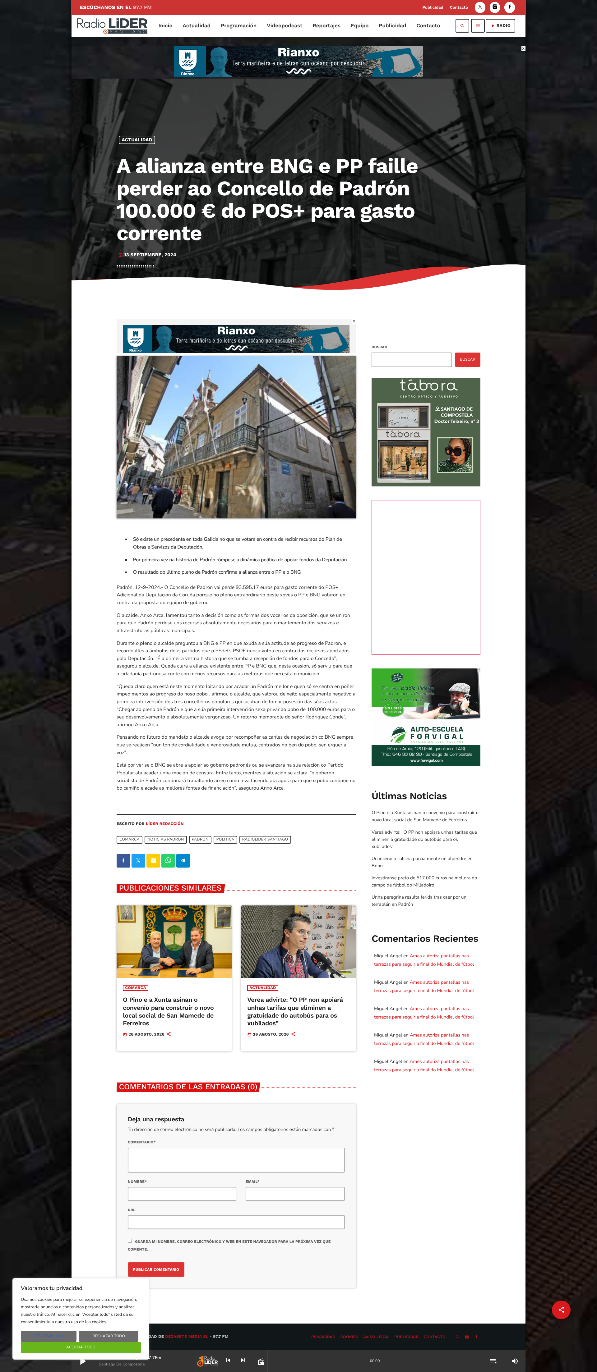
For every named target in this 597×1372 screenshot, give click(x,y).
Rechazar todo (108, 1336)
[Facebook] (509, 7)
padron (200, 839)
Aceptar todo (80, 1347)
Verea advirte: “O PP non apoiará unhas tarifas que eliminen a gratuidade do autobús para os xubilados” (295, 1011)
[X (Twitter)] (480, 7)
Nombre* (137, 1181)
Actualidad (137, 140)
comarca (129, 839)
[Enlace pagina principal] (112, 26)
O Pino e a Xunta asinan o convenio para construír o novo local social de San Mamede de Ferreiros (168, 1011)
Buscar (379, 347)
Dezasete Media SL (186, 1336)
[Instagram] (495, 7)
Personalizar (48, 1336)
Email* (253, 1181)
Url (132, 1210)
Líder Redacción (165, 824)
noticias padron (165, 839)
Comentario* (142, 1142)
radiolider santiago (265, 839)
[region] (80, 1319)
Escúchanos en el (116, 7)
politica (225, 839)
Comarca (135, 988)
